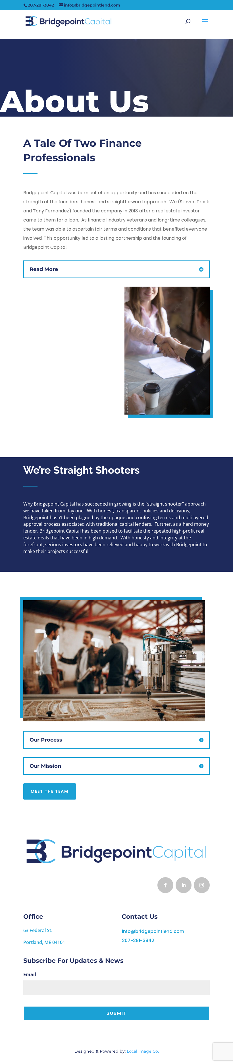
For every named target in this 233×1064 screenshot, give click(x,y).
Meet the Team (49, 791)
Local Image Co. (143, 1051)
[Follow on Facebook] (165, 885)
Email (29, 974)
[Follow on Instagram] (202, 885)
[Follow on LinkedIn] (184, 885)
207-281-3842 (138, 940)
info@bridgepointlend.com (153, 931)
